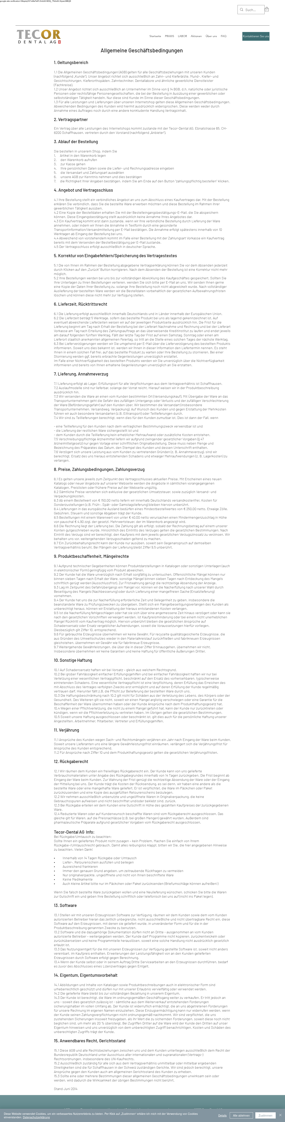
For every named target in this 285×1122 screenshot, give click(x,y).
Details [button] (222, 1115)
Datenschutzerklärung (36, 1117)
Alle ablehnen (241, 1115)
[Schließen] (280, 1115)
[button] (267, 9)
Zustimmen (265, 1115)
